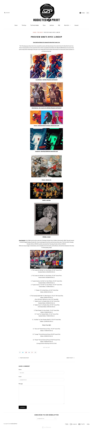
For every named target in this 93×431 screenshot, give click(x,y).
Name (20, 369)
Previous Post (24, 357)
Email (35, 352)
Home (16, 25)
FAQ (59, 25)
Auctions (52, 25)
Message (21, 383)
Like (20, 352)
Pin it (26, 352)
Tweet (22, 352)
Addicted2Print (14, 423)
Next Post (70, 357)
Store (44, 25)
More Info (66, 25)
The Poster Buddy (34, 25)
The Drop (24, 25)
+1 (32, 352)
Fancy (29, 352)
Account (76, 25)
